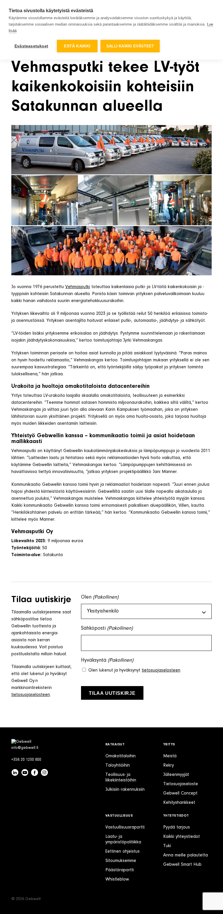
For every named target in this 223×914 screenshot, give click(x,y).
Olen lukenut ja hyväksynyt (134, 670)
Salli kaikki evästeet (130, 46)
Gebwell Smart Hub (182, 864)
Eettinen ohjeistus (122, 851)
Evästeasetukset (31, 46)
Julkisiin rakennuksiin (125, 789)
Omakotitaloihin (120, 756)
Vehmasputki (77, 287)
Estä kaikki (77, 46)
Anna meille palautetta (185, 855)
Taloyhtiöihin (117, 765)
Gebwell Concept (180, 793)
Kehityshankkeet (179, 802)
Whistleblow (117, 879)
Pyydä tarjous (176, 827)
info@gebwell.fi (24, 748)
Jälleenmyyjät (176, 774)
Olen (99, 597)
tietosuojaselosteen (30, 694)
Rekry (168, 765)
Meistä (170, 756)
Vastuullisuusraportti (125, 827)
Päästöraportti (119, 870)
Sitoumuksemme (120, 860)
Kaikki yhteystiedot (181, 836)
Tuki (167, 846)
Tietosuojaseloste (180, 784)
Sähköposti (107, 628)
